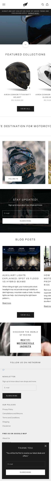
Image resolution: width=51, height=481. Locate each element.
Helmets (13, 179)
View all (26, 109)
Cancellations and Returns (12, 413)
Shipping (5, 422)
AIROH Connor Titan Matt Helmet (17, 96)
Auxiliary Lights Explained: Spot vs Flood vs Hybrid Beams (20, 278)
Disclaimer (6, 426)
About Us (6, 438)
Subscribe (25, 472)
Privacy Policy (7, 409)
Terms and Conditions (11, 417)
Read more (6, 303)
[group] (25, 30)
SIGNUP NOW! (33, 13)
